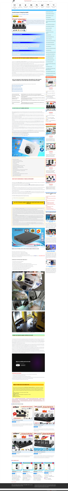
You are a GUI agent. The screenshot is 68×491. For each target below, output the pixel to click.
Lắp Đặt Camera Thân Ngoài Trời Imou (17, 48)
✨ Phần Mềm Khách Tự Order (49, 206)
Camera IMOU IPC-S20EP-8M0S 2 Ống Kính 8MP (37, 471)
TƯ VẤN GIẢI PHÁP (50, 1)
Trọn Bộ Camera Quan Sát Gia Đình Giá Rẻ (50, 182)
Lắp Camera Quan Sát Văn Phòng (50, 236)
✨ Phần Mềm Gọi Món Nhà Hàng (50, 203)
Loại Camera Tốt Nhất (33, 38)
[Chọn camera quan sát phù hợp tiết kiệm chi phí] (55, 6)
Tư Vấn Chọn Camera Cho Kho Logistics (49, 32)
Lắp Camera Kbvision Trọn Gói (16, 54)
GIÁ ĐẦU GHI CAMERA (39, 1)
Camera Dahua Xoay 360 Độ (49, 61)
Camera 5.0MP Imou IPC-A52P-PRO (49, 471)
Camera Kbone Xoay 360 (49, 66)
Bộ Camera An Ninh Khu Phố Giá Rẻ (50, 150)
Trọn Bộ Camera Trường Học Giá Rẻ (20, 12)
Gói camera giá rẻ (15, 460)
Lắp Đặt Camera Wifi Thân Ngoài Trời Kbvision (26, 46)
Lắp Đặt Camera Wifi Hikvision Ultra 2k (50, 52)
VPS (50, 490)
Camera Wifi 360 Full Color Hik (49, 75)
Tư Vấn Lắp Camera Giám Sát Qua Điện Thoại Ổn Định (51, 251)
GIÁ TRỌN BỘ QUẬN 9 (34, 1)
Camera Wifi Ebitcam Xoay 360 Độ (50, 44)
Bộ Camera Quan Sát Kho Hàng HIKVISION (50, 166)
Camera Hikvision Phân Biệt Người (50, 19)
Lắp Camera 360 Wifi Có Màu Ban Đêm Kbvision (50, 64)
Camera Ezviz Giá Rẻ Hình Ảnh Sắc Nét (51, 48)
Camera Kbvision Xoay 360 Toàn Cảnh (50, 73)
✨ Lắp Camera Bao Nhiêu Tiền (49, 208)
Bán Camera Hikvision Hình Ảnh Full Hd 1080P (50, 22)
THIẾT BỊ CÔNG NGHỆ (45, 1)
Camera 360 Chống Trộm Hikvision (50, 24)
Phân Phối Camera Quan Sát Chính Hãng (20, 398)
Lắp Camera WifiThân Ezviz (16, 46)
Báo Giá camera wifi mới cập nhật (25, 38)
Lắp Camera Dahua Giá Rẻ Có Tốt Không (51, 266)
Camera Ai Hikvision (48, 17)
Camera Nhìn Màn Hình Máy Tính (50, 42)
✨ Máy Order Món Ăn (48, 207)
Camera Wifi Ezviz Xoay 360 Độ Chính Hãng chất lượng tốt (50, 69)
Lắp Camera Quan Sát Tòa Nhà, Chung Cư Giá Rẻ (32, 398)
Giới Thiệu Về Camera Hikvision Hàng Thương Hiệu (35, 399)
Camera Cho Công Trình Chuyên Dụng (50, 40)
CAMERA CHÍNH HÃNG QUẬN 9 (27, 1)
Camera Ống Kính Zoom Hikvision (50, 26)
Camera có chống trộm (49, 38)
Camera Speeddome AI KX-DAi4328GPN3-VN (26, 471)
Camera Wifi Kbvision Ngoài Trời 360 (50, 71)
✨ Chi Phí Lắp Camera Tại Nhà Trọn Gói (50, 209)
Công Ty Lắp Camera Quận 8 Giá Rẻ (23, 399)
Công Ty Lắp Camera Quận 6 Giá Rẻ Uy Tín (50, 221)
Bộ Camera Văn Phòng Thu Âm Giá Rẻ (50, 134)
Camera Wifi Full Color (48, 50)
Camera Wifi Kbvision (48, 46)
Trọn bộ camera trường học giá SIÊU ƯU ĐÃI (51, 86)
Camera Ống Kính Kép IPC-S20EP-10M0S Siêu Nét (16, 471)
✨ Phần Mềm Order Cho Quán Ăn (50, 202)
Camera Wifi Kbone (25, 48)
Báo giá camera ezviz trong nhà (17, 38)
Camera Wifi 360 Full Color (35, 46)
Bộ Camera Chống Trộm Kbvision (50, 13)
